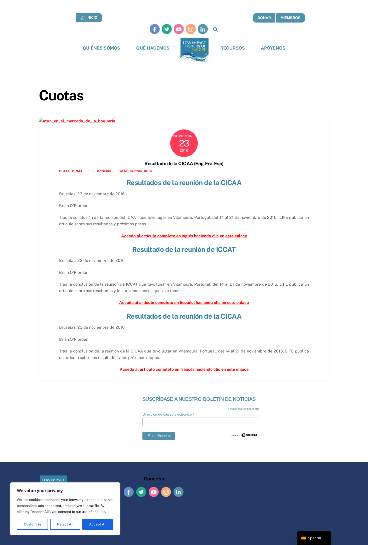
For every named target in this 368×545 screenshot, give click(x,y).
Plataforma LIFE (75, 171)
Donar (264, 18)
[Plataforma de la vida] (195, 50)
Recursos (232, 48)
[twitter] (167, 29)
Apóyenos (273, 48)
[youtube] (179, 29)
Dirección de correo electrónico (168, 414)
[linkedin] (203, 29)
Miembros (290, 18)
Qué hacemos (152, 48)
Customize (32, 524)
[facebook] (155, 29)
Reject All (65, 524)
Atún (148, 171)
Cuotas (136, 171)
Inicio (91, 17)
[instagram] (191, 29)
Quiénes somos (101, 48)
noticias (104, 171)
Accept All (97, 524)
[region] (65, 508)
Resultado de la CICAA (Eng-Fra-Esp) (183, 163)
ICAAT (122, 171)
